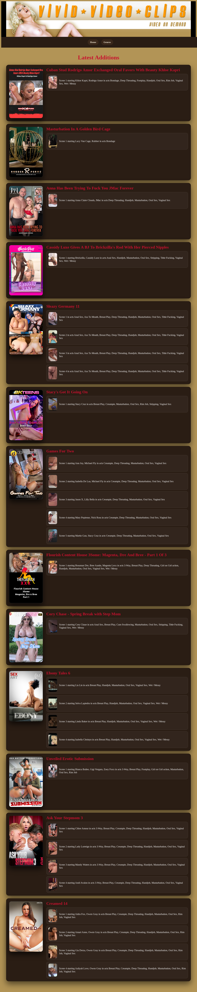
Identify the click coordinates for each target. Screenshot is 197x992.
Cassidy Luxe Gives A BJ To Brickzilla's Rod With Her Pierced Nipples (107, 247)
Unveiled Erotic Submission (70, 759)
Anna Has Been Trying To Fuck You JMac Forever (90, 188)
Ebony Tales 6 (58, 673)
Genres (107, 42)
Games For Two (60, 451)
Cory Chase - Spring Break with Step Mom (83, 614)
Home (93, 42)
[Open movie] (26, 93)
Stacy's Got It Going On (67, 392)
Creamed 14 (56, 903)
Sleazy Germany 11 (63, 306)
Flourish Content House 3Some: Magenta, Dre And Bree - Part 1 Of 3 (106, 555)
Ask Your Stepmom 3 (64, 818)
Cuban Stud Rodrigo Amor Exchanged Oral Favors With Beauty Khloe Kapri (113, 70)
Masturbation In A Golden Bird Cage (78, 129)
